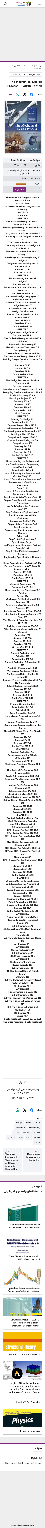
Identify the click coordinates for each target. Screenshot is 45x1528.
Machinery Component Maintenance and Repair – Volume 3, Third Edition (11, 1161)
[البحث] (5, 3)
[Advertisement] (22, 32)
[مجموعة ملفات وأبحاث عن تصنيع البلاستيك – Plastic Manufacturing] (22, 1280)
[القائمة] (39, 3)
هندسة (30, 66)
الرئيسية (39, 66)
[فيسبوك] (31, 94)
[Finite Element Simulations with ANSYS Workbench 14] (22, 1248)
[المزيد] (10, 94)
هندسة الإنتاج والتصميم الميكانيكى (25, 74)
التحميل (20, 189)
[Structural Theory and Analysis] (22, 1345)
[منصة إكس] (24, 94)
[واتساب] (17, 94)
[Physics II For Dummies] (22, 1402)
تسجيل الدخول (18, 1097)
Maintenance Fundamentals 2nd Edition (33, 1157)
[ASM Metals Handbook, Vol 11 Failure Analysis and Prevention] (22, 1216)
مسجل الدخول (24, 1463)
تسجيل (30, 1097)
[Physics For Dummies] (22, 1421)
